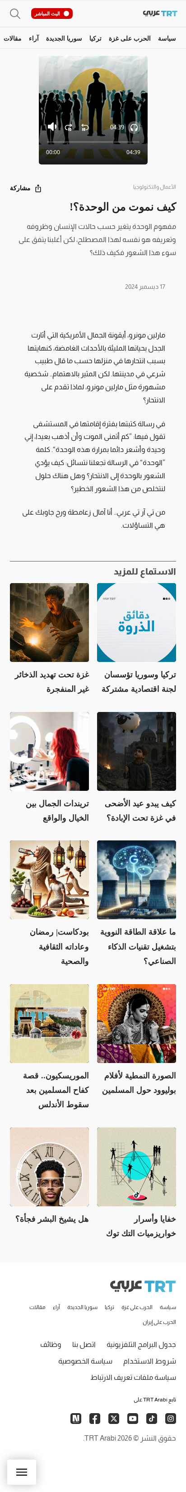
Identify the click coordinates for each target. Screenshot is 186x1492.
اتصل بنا (84, 1344)
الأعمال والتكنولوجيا (154, 187)
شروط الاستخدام (149, 1361)
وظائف (50, 1344)
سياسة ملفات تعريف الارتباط (133, 1377)
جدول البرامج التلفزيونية (141, 1344)
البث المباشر (47, 13)
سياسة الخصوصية (85, 1361)
